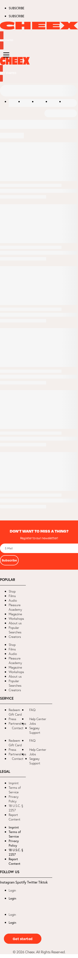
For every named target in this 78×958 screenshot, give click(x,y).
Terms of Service (15, 790)
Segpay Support (34, 730)
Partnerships (17, 723)
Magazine (15, 614)
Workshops (16, 619)
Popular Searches (15, 630)
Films (12, 596)
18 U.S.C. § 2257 (16, 808)
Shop (12, 591)
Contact (17, 728)
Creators (15, 637)
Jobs (32, 723)
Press (12, 719)
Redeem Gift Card (15, 712)
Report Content (14, 817)
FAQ (32, 710)
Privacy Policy (13, 799)
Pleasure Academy (15, 607)
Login (12, 890)
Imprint (14, 783)
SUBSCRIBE (16, 8)
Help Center (37, 719)
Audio (13, 600)
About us (15, 623)
